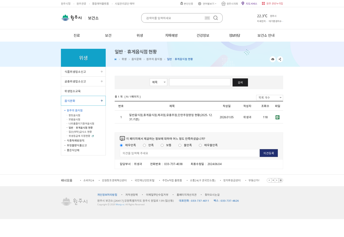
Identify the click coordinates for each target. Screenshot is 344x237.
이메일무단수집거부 (157, 195)
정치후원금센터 (232, 180)
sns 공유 (280, 59)
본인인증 (188, 3)
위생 (124, 59)
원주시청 (65, 4)
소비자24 (88, 180)
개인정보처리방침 (107, 195)
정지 (273, 180)
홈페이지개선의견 (187, 195)
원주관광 (81, 4)
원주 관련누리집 (274, 3)
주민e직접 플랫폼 (172, 180)
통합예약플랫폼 (100, 4)
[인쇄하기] (273, 59)
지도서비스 (251, 3)
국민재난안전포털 (144, 180)
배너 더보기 (281, 180)
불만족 (188, 145)
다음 (277, 180)
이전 (269, 180)
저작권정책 (131, 195)
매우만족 (130, 145)
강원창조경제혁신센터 (114, 180)
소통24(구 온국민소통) (202, 180)
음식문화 (137, 59)
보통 (168, 145)
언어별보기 (208, 3)
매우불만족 (211, 145)
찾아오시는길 (212, 195)
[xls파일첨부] (278, 117)
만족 (151, 145)
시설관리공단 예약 (124, 4)
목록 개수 (264, 97)
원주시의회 (232, 3)
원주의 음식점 (154, 59)
